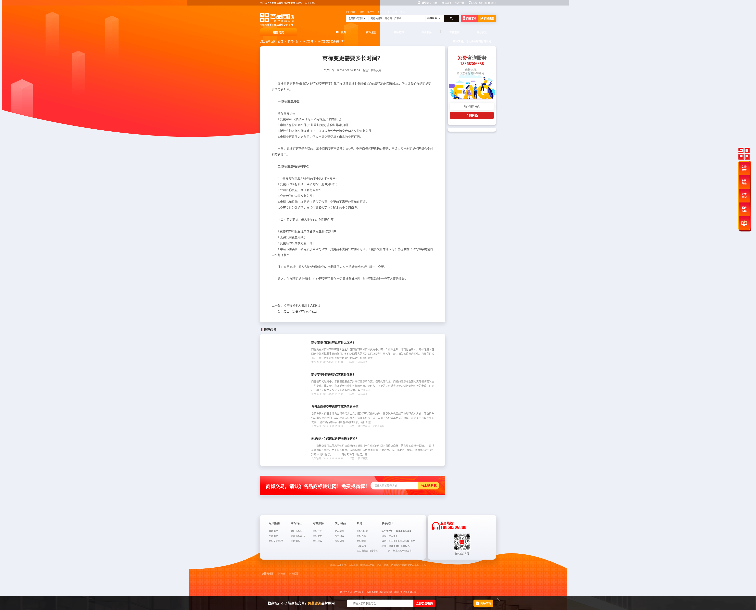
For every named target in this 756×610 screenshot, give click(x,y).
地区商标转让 (298, 531)
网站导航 (459, 2)
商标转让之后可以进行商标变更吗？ (335, 438)
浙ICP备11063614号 (405, 591)
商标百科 (361, 536)
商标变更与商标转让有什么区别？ (333, 342)
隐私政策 (339, 540)
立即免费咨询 (424, 603)
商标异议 (317, 540)
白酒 (387, 12)
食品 (402, 12)
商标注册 (371, 32)
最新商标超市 (298, 536)
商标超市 (399, 32)
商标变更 (376, 70)
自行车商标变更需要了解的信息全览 (335, 406)
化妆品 (370, 12)
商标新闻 (361, 540)
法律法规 (361, 545)
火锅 (395, 12)
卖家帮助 (273, 531)
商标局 (281, 573)
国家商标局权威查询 (367, 550)
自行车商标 (364, 426)
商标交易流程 (276, 540)
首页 (343, 32)
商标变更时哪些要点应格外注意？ (333, 374)
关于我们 (482, 32)
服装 (361, 12)
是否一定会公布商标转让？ (295, 311)
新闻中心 (293, 41)
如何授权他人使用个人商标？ (297, 305)
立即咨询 (472, 115)
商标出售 (489, 18)
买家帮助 (273, 536)
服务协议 (339, 536)
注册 (435, 3)
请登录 (425, 3)
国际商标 (295, 540)
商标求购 (471, 18)
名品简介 (339, 531)
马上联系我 (429, 485)
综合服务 (427, 32)
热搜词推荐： (269, 573)
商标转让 (293, 573)
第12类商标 (378, 426)
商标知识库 (363, 531)
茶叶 (379, 12)
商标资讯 (308, 41)
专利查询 (454, 32)
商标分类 (446, 2)
